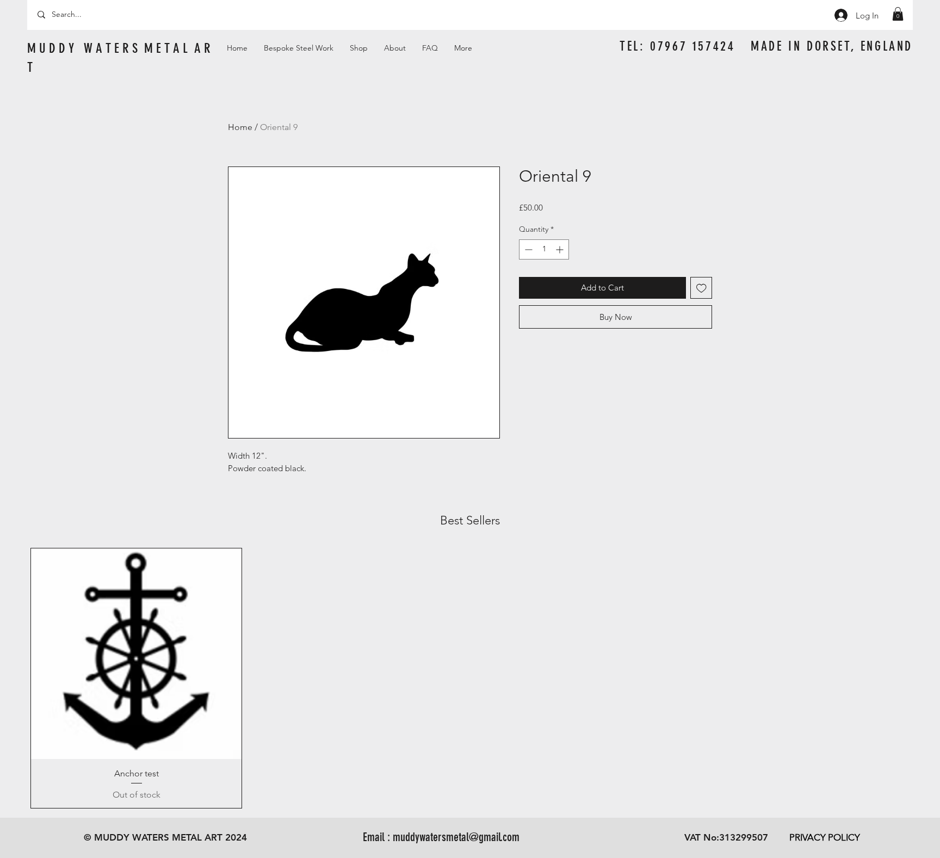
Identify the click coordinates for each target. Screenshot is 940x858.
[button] (898, 14)
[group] (470, 678)
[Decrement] (527, 249)
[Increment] (560, 249)
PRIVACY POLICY (824, 837)
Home (240, 127)
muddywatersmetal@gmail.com (456, 837)
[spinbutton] (544, 249)
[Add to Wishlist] (701, 288)
